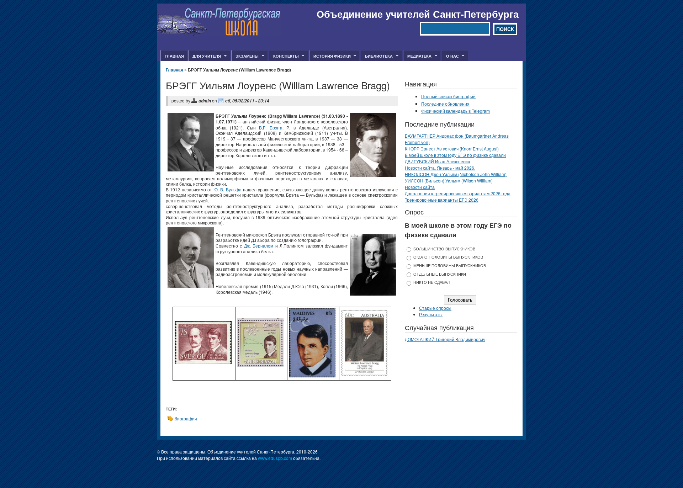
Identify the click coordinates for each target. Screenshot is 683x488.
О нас (450, 56)
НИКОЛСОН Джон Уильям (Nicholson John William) (456, 174)
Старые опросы (435, 308)
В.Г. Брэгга (270, 127)
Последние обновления (445, 104)
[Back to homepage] (219, 34)
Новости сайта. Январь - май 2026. (440, 168)
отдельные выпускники (439, 274)
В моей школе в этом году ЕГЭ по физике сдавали (455, 155)
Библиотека (377, 56)
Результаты (431, 314)
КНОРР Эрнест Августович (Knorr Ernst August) (452, 148)
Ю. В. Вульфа (227, 189)
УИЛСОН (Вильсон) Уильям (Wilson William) (449, 180)
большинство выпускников (444, 248)
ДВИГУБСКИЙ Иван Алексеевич (437, 161)
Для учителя (204, 56)
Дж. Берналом (258, 246)
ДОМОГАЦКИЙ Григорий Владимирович (445, 339)
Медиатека (417, 56)
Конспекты (284, 56)
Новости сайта (420, 187)
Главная (174, 56)
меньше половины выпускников (449, 265)
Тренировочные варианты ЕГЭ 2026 (441, 200)
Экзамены (245, 56)
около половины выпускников (448, 257)
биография (186, 418)
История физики (330, 56)
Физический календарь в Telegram (455, 111)
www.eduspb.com (275, 458)
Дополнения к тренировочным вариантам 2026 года (457, 193)
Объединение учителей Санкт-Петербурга (418, 14)
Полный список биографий (448, 96)
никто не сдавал (431, 282)
